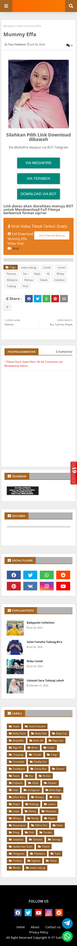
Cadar (51, 747)
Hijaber (52, 783)
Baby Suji (61, 733)
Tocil (57, 853)
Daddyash (19, 769)
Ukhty (53, 860)
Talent (45, 846)
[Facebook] (29, 298)
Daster (60, 769)
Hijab (37, 273)
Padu (60, 825)
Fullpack (17, 783)
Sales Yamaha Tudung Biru (44, 642)
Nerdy (34, 818)
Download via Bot (38, 194)
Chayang (18, 754)
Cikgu (54, 754)
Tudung (11, 286)
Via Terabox (38, 179)
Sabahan (59, 280)
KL (48, 273)
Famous (11, 273)
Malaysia (12, 280)
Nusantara (19, 825)
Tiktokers (39, 853)
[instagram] (47, 586)
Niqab (51, 818)
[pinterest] (14, 586)
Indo (15, 790)
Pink (31, 832)
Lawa (16, 811)
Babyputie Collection (40, 622)
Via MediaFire (38, 163)
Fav (25, 273)
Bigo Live (58, 740)
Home (20, 927)
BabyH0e (18, 740)
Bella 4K (38, 740)
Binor (34, 747)
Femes (47, 776)
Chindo (37, 754)
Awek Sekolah (37, 726)
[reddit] (63, 574)
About (35, 927)
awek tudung (28, 267)
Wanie (16, 868)
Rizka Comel (35, 661)
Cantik (47, 267)
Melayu (28, 280)
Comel (61, 267)
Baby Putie (19, 733)
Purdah (47, 832)
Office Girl (41, 825)
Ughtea (35, 860)
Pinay (16, 832)
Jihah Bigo (55, 790)
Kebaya (39, 797)
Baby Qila (40, 733)
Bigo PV (17, 747)
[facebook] (14, 574)
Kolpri (16, 804)
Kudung (33, 804)
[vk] (30, 586)
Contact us (53, 927)
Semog (56, 839)
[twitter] (30, 574)
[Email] (64, 298)
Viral (19, 26)
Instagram (34, 790)
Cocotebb (18, 761)
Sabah (43, 280)
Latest (51, 804)
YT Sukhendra (61, 938)
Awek (16, 726)
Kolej (56, 797)
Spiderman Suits (22, 846)
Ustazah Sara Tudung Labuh (45, 680)
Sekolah (37, 839)
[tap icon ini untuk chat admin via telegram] (66, 923)
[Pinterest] (55, 298)
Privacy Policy (38, 932)
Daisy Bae (40, 769)
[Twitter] (37, 298)
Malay (60, 273)
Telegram (18, 853)
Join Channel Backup (51, 235)
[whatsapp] (47, 574)
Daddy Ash (40, 761)
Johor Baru (19, 797)
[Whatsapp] (46, 298)
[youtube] (63, 586)
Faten (16, 776)
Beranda (8, 26)
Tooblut (17, 860)
